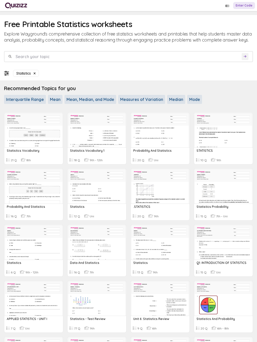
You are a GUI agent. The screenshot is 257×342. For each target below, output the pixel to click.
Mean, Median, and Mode (90, 99)
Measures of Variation (141, 99)
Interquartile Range (25, 99)
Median (176, 99)
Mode (194, 99)
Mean (55, 99)
